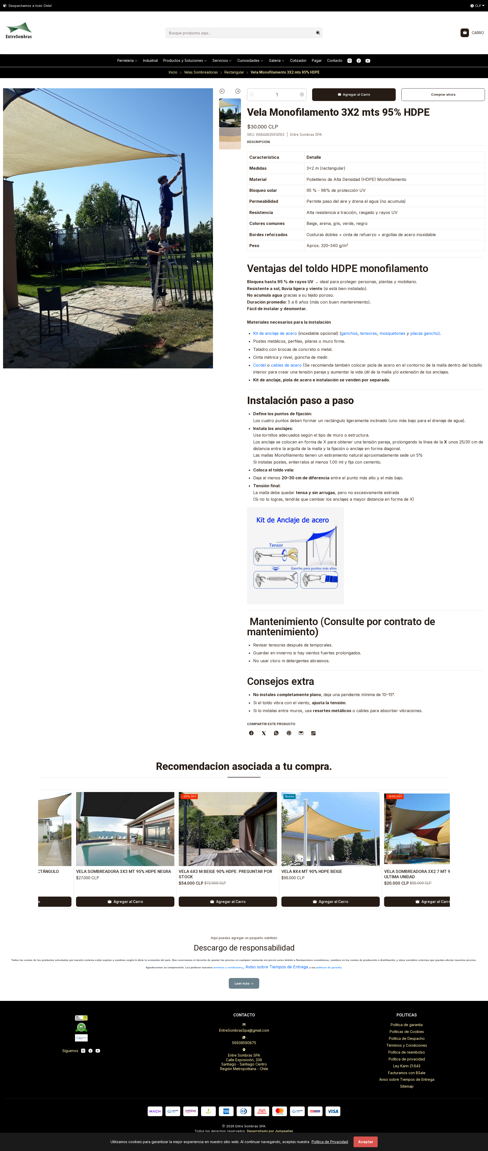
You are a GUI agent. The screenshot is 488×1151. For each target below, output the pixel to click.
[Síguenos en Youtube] (368, 60)
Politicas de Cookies (407, 1031)
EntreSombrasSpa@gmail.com (244, 1030)
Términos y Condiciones (406, 1045)
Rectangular (234, 72)
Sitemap (407, 1086)
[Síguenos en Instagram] (349, 60)
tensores (368, 333)
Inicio (173, 72)
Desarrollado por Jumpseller (270, 1131)
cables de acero (286, 365)
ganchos (349, 333)
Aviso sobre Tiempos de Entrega (276, 966)
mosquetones (392, 333)
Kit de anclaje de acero (275, 333)
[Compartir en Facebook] (251, 733)
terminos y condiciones (228, 967)
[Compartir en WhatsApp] (276, 733)
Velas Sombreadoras (201, 72)
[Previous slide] (224, 92)
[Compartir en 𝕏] (264, 733)
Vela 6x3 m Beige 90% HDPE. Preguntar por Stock (143, 874)
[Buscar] (318, 33)
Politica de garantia (407, 1025)
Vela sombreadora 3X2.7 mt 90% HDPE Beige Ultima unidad (350, 874)
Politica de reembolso (406, 1052)
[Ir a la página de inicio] (18, 33)
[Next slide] (235, 92)
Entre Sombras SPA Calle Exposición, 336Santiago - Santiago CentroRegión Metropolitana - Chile (244, 1062)
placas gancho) (425, 333)
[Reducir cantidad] (251, 95)
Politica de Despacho (407, 1038)
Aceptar (365, 1142)
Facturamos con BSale (406, 1073)
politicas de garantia (329, 967)
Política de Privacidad (330, 1142)
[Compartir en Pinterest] (288, 733)
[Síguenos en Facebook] (358, 60)
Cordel (259, 365)
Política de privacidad (407, 1059)
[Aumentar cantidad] (302, 95)
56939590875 (244, 1043)
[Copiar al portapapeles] (313, 733)
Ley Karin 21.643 (406, 1066)
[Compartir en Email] (301, 733)
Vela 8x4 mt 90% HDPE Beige (229, 871)
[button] (127, 60)
